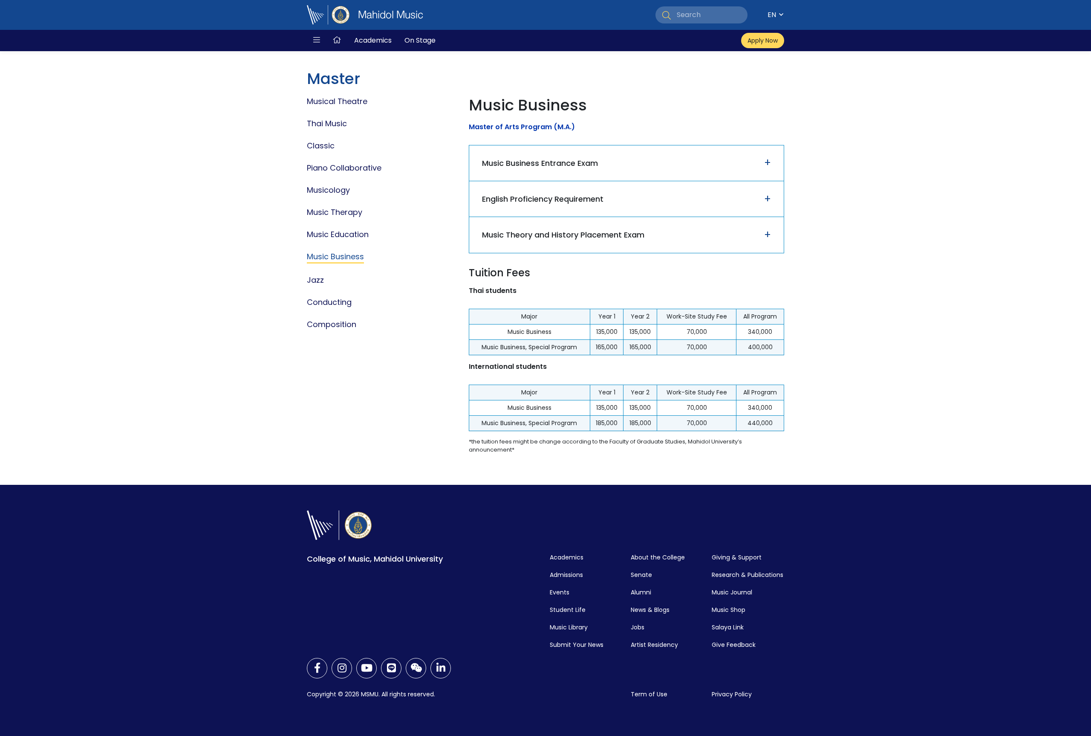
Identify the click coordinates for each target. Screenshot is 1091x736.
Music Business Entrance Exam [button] (540, 163)
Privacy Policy (732, 694)
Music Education (338, 234)
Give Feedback (734, 644)
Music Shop (728, 610)
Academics (373, 40)
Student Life (568, 610)
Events (559, 592)
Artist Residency (654, 644)
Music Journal (732, 592)
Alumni (641, 592)
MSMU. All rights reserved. (398, 694)
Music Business (335, 256)
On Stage (420, 40)
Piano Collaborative (344, 167)
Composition (331, 324)
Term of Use (649, 694)
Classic (321, 145)
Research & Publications (747, 575)
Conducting (329, 302)
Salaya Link (728, 627)
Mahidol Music (390, 15)
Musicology (328, 190)
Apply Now (763, 40)
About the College (658, 557)
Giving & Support (737, 557)
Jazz (315, 280)
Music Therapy (334, 212)
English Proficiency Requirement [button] (542, 199)
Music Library (569, 627)
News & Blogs (650, 610)
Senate (641, 575)
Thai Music (327, 123)
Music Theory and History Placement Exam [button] (563, 234)
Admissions (566, 575)
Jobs (637, 627)
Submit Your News (576, 644)
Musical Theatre (337, 101)
